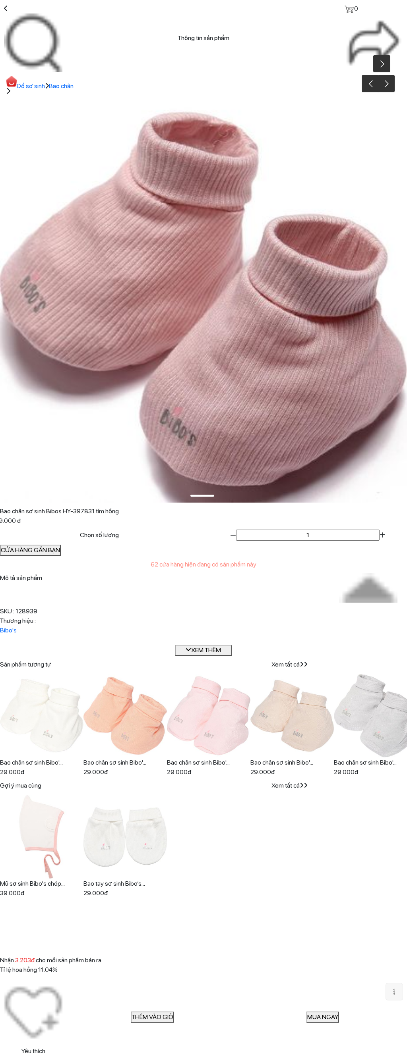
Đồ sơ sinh (31, 86)
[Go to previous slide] (370, 83)
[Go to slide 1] (202, 496)
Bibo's (8, 630)
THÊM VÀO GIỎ (152, 1017)
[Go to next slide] (386, 83)
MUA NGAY (322, 1017)
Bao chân (61, 86)
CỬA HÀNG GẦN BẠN (30, 550)
